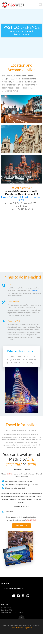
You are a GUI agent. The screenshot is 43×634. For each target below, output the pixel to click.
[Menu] (40, 4)
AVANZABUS (31, 520)
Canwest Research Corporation (21, 628)
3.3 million (34, 290)
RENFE (9, 474)
